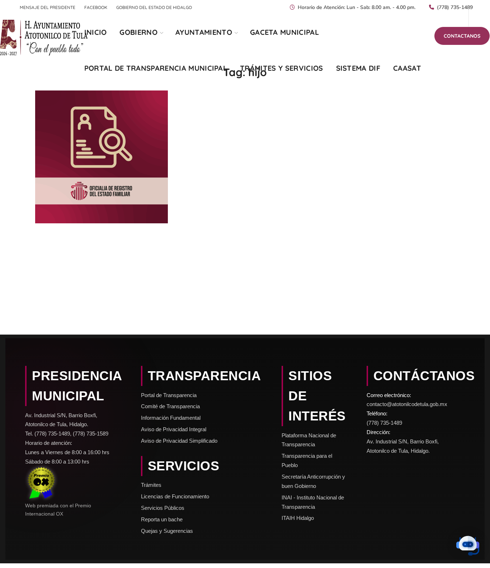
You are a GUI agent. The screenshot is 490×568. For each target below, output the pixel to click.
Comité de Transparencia (170, 406)
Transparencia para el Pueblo (307, 460)
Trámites (151, 485)
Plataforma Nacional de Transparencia (309, 440)
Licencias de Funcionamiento (175, 496)
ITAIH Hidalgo (298, 518)
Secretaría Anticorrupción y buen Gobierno (313, 481)
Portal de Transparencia (169, 395)
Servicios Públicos (162, 508)
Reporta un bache (162, 519)
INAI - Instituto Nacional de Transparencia (313, 502)
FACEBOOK (95, 7)
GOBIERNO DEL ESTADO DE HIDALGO (154, 7)
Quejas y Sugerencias (167, 531)
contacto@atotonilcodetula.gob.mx (407, 404)
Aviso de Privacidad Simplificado (179, 441)
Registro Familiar (70, 163)
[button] (462, 36)
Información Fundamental (171, 418)
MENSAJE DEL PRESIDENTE (47, 7)
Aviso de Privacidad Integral (173, 429)
